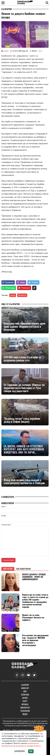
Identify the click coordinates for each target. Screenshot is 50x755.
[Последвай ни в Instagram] (22, 675)
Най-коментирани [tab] (23, 568)
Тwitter (35, 282)
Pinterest (25, 288)
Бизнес (25, 698)
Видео (25, 714)
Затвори (19, 751)
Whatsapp (10, 288)
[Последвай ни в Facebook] (17, 675)
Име (4, 507)
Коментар (6, 525)
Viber (22, 282)
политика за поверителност (28, 746)
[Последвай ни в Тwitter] (34, 675)
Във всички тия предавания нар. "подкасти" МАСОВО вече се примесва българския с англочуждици (35, 640)
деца (12, 295)
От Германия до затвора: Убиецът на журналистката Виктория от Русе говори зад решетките (24, 387)
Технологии (25, 711)
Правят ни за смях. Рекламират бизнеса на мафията (33, 617)
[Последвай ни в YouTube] (28, 675)
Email (3, 516)
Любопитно (25, 707)
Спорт (25, 701)
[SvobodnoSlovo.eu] (24, 666)
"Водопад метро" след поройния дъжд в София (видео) (22, 420)
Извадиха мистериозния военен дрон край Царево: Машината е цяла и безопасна (24, 326)
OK (30, 751)
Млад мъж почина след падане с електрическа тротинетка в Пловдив (24, 481)
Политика (25, 694)
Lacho (5, 51)
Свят (25, 691)
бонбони (22, 295)
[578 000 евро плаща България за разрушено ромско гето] (25, 351)
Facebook (9, 282)
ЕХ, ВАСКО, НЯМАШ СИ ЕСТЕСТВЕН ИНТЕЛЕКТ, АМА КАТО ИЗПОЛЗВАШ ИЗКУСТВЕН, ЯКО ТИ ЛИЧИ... (24, 449)
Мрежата (25, 704)
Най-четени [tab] (7, 568)
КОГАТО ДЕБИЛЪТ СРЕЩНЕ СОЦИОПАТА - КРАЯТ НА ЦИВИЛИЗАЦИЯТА (34, 577)
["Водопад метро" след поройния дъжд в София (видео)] (25, 412)
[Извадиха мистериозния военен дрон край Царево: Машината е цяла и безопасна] (25, 320)
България (6, 9)
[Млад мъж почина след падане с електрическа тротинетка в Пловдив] (25, 473)
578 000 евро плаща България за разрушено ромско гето (22, 359)
